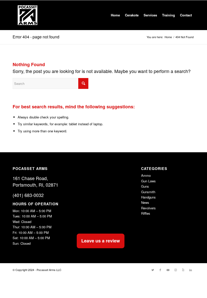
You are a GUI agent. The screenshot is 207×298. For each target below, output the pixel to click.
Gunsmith (148, 191)
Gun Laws (148, 181)
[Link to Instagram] (175, 270)
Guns (145, 186)
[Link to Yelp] (183, 270)
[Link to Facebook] (160, 270)
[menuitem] (115, 15)
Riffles (145, 213)
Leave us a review (100, 240)
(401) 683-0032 (28, 195)
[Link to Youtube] (168, 270)
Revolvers (148, 208)
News (145, 202)
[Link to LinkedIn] (190, 270)
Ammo (146, 175)
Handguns (148, 197)
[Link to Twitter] (153, 270)
